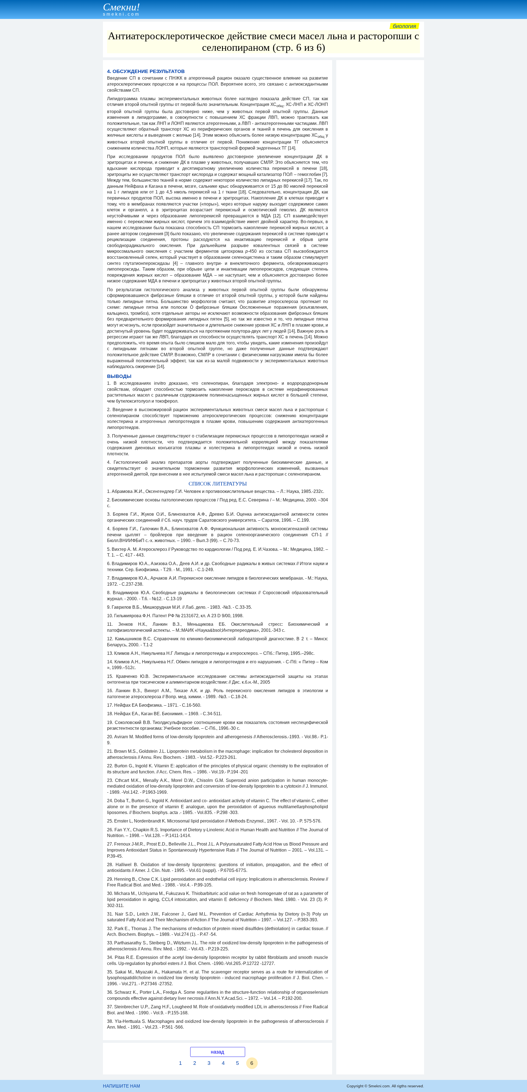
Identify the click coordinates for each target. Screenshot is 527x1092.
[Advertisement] (380, 145)
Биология (404, 26)
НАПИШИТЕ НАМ (121, 1086)
